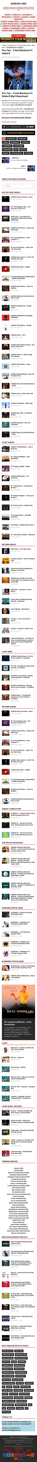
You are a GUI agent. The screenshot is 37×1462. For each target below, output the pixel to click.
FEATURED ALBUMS (9, 707)
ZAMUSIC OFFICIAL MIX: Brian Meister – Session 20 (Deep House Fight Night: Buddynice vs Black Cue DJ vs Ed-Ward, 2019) (22, 897)
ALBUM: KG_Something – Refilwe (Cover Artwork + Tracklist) (22, 676)
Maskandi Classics (9, 1401)
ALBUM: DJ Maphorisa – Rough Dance (21, 306)
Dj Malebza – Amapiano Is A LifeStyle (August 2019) (20, 952)
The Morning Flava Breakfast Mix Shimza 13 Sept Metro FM (22, 1252)
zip (27, 1408)
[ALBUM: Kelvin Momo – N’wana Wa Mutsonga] (5, 232)
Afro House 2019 (8, 1354)
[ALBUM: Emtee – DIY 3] (5, 339)
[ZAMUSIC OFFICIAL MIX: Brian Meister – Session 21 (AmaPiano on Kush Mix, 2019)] (5, 887)
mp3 (16, 149)
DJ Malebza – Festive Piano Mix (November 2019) (21, 913)
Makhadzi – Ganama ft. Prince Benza (21, 590)
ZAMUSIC (17, 57)
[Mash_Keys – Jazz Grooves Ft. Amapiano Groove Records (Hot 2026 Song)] (5, 220)
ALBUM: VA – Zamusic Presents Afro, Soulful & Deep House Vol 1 (22, 833)
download (22, 138)
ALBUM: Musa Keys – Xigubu (20, 267)
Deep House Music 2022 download (18, 1231)
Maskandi (28, 1397)
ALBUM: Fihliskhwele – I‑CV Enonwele (20, 477)
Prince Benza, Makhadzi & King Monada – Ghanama (21, 600)
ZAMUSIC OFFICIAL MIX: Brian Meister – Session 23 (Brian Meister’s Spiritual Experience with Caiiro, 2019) (23, 861)
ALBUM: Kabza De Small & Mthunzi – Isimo (22, 433)
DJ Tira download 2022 (18, 1201)
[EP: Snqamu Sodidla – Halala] (5, 470)
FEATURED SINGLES (9, 544)
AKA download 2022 (18, 1188)
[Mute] (27, 127)
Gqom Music (7, 146)
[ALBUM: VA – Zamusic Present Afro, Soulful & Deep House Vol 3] (5, 817)
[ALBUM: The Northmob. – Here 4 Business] (5, 451)
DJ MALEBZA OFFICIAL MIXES (12, 908)
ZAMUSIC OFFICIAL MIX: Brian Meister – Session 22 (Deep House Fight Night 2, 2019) (22, 873)
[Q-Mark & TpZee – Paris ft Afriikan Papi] (5, 562)
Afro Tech (6, 1362)
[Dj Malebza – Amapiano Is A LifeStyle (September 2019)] (5, 945)
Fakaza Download (18, 1205)
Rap (4, 1408)
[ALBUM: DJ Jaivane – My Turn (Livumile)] (5, 426)
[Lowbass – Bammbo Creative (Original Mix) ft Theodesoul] (5, 1100)
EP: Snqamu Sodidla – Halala (20, 466)
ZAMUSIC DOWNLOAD (9, 45)
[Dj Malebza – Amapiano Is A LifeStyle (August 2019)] (5, 955)
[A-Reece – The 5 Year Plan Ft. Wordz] (5, 623)
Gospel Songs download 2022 (18, 1216)
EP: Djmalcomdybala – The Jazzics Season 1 (22, 496)
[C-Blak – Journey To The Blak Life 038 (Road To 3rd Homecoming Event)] (5, 1144)
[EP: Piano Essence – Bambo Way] (5, 509)
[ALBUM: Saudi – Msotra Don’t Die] (5, 397)
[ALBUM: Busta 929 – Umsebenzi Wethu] (5, 417)
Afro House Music (21, 1358)
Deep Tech (20, 1383)
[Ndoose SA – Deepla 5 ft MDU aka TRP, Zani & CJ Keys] (5, 1051)
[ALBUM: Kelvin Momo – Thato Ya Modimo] (5, 290)
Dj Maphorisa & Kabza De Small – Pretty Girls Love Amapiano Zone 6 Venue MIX (23, 580)
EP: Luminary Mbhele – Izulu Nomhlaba (20, 457)
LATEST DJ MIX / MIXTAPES (12, 1106)
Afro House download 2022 (18, 1214)
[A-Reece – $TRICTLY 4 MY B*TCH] (5, 632)
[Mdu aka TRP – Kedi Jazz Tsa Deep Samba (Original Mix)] (5, 1081)
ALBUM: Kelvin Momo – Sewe (20, 364)
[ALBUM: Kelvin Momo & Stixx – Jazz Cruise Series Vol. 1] (5, 348)
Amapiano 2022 (7, 1365)
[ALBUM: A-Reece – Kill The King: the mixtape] (5, 358)
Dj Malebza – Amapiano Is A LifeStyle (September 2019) (20, 942)
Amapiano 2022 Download (18, 1175)
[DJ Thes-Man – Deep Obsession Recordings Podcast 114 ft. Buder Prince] (5, 1297)
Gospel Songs (7, 1390)
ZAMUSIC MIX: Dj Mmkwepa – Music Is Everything (23, 976)
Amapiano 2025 (7, 1369)
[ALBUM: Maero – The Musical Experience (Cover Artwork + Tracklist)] (5, 699)
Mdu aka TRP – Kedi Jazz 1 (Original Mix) (23, 1087)
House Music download (18, 1224)
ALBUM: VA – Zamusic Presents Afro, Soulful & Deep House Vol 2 (22, 824)
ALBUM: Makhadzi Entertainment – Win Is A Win (23, 297)
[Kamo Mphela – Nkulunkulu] (5, 613)
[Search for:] (18, 186)
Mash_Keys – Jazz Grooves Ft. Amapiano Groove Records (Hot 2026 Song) (21, 218)
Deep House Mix (17, 1379)
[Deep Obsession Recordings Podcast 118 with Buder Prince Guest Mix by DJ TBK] (5, 1286)
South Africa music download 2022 (18, 1194)
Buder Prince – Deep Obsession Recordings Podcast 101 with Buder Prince (23, 1306)
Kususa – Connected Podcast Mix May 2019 (22, 1273)
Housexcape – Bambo (18, 1067)
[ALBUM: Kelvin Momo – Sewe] (5, 368)
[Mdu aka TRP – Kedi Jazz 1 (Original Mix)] (5, 1090)
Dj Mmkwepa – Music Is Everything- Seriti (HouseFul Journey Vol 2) (23, 967)
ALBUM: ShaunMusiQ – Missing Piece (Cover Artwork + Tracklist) (22, 686)
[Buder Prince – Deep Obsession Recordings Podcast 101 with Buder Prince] (5, 1309)
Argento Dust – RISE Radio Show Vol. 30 (22, 1317)
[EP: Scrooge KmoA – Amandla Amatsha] (5, 519)
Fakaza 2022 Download (18, 1207)
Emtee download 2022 (18, 1198)
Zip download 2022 (18, 1192)
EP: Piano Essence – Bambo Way (22, 505)
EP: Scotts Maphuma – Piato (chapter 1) (20, 238)
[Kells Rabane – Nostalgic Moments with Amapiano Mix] (5, 1340)
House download (18, 1222)
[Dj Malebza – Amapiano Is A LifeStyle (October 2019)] (5, 926)
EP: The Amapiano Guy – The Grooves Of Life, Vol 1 (20, 207)
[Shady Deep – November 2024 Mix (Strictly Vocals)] (5, 1134)
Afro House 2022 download (18, 1226)
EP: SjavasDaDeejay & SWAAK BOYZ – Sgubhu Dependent (23, 277)
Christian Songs (8, 1376)
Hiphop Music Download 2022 (18, 1211)
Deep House (6, 1379)
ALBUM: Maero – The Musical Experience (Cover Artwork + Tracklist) (21, 697)
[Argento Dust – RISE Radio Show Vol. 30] (5, 1320)
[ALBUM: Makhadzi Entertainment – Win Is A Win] (5, 300)
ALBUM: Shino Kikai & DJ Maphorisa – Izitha (23, 384)
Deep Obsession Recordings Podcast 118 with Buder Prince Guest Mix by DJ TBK (21, 1284)
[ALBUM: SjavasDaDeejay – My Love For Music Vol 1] (5, 378)
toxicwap (28, 153)
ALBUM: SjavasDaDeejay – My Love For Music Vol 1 (22, 375)
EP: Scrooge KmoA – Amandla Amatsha (21, 516)
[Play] (4, 127)
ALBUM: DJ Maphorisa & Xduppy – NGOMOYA (22, 316)
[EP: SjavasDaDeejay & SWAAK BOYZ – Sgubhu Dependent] (5, 280)
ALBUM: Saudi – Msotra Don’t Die (22, 393)
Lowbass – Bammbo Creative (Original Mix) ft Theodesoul (21, 1097)
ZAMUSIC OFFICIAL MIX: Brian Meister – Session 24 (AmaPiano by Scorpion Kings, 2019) (23, 849)
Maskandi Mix (21, 1401)
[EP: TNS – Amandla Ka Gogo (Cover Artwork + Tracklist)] (5, 670)
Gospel (16, 1387)
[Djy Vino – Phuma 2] (5, 1061)
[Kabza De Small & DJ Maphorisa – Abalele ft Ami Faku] (5, 572)
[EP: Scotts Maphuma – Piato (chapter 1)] (5, 241)
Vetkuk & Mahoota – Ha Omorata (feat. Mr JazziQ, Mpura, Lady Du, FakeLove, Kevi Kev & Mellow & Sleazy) (22, 640)
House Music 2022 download (18, 1229)
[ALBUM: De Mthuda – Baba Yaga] (5, 407)
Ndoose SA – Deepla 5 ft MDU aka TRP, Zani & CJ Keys (22, 1048)
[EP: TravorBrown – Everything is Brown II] (5, 490)
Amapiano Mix (19, 1369)
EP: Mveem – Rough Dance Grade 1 (22, 525)
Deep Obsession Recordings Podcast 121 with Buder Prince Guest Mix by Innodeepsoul (21, 1263)
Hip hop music (24, 1394)
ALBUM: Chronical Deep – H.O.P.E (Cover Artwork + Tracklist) (22, 657)
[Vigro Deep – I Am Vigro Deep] (5, 553)
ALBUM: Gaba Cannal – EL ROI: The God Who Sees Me (22, 258)
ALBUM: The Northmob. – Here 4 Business (22, 448)
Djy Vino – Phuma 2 (17, 1057)
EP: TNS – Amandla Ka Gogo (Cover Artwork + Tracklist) (23, 667)
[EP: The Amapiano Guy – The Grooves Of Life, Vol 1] (5, 210)
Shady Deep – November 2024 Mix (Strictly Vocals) (22, 1131)
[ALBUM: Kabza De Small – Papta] (5, 201)
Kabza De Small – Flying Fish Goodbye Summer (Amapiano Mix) (22, 1121)
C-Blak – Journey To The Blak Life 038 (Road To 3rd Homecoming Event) (22, 1141)
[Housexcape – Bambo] (5, 1071)
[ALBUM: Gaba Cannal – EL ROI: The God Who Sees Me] (5, 261)
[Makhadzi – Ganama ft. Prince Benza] (5, 593)
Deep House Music (8, 1383)
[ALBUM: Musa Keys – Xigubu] (5, 271)
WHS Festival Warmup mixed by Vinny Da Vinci (21, 1242)
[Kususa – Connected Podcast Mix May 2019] (5, 1276)
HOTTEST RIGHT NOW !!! (11, 192)
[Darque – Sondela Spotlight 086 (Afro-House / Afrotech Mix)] (5, 1115)
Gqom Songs (19, 146)
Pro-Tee (23, 149)
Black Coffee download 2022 (18, 1203)
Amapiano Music (8, 1372)
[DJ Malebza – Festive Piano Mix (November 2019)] (5, 916)
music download (18, 1196)
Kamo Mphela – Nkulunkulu (20, 609)
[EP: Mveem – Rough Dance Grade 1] (5, 529)
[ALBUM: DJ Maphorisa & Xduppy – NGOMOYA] (5, 319)
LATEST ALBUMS (8, 442)
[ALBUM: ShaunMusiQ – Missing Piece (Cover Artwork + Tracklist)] (5, 689)
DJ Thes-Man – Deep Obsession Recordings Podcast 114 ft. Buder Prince (22, 1295)
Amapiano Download (18, 1179)
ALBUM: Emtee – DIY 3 (18, 335)
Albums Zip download (18, 1233)
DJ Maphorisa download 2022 (18, 1209)
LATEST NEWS (7, 652)
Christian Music (21, 1372)
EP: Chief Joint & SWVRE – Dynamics (23, 534)
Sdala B (5, 153)
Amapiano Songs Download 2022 (18, 1177)
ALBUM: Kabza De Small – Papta (21, 197)
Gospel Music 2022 (18, 1220)
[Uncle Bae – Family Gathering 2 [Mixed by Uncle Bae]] (5, 1330)
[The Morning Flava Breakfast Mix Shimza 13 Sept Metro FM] (5, 1255)
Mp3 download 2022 (18, 1190)
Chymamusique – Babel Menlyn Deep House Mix (21, 1152)
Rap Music (11, 1408)
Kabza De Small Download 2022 (18, 1173)
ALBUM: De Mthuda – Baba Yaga (22, 403)
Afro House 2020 (21, 1354)
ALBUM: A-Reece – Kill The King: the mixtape (21, 355)
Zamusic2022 (18, 1170)
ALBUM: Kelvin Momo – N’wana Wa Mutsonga (22, 229)
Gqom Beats (15, 142)
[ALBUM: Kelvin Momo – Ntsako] (5, 329)
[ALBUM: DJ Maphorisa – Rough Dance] (5, 309)
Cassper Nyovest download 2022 (18, 1185)
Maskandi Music (8, 1405)
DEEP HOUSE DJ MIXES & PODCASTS (15, 1237)
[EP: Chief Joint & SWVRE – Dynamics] (5, 538)
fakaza (5, 142)
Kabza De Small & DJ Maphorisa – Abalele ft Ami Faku (22, 569)
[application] (18, 127)
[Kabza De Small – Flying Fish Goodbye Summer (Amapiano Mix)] (5, 1124)
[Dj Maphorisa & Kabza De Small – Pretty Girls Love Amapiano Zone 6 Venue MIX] (5, 582)
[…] (18, 1036)
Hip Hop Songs (7, 1397)
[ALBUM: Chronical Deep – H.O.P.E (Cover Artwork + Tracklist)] (5, 660)
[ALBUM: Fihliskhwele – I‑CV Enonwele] (5, 480)
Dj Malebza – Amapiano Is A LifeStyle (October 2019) (20, 923)
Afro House (19, 1351)
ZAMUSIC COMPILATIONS (11, 809)
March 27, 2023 (7, 57)
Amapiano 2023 (19, 1365)
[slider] (31, 126)
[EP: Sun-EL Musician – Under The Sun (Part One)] (5, 251)
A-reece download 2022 (18, 1181)
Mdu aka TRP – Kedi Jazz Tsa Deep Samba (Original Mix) (22, 1078)
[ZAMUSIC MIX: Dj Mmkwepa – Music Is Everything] (5, 979)
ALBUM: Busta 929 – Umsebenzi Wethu (21, 414)
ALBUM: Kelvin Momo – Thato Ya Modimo (22, 287)
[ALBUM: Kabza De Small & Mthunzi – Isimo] (5, 436)
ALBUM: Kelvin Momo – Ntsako (21, 325)
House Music (7, 149)
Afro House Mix (8, 1358)
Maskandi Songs (21, 1405)
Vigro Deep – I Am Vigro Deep (21, 549)
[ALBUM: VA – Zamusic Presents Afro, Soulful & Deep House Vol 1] (5, 837)
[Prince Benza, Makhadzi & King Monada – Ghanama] (5, 603)
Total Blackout (16, 153)
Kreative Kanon (19, 1448)
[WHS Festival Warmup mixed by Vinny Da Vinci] (5, 1245)
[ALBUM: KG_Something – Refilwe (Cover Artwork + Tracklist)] (5, 679)
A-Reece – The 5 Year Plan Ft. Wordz (21, 619)
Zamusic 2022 (18, 1168)
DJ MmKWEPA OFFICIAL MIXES (13, 961)
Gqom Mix (25, 142)
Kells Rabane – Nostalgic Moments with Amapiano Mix (23, 1337)
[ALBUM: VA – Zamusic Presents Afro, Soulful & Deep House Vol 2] (5, 827)
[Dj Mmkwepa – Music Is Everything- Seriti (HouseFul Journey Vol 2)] (5, 970)
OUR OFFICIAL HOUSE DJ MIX (12, 843)
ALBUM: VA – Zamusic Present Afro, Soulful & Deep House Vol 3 (23, 814)
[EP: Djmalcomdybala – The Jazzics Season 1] (5, 499)
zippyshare (6, 1412)
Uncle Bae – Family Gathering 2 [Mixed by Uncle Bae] (21, 1327)
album (14, 1362)
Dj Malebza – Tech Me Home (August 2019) (20, 933)
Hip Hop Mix (13, 1394)
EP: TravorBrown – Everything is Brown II (22, 487)
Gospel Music (25, 1387)
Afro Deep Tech (8, 1351)
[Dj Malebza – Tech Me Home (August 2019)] (5, 936)
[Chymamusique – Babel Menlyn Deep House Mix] (5, 1155)
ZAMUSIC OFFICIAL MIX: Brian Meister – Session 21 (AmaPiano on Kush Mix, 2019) (23, 885)
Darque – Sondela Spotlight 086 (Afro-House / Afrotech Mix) (21, 1111)
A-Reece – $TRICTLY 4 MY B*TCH (22, 628)
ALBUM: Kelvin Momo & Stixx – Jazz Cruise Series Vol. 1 (23, 345)
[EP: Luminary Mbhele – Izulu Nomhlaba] (5, 460)
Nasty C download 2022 (18, 1183)
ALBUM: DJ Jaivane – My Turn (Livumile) (20, 423)
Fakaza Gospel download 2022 (18, 1218)
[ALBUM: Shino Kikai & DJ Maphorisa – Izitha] (5, 387)
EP (3, 1387)
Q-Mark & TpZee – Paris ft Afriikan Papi (23, 559)
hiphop (5, 1394)
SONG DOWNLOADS (24, 45)
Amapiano (22, 1362)
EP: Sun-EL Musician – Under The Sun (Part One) (22, 248)
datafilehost (11, 138)
